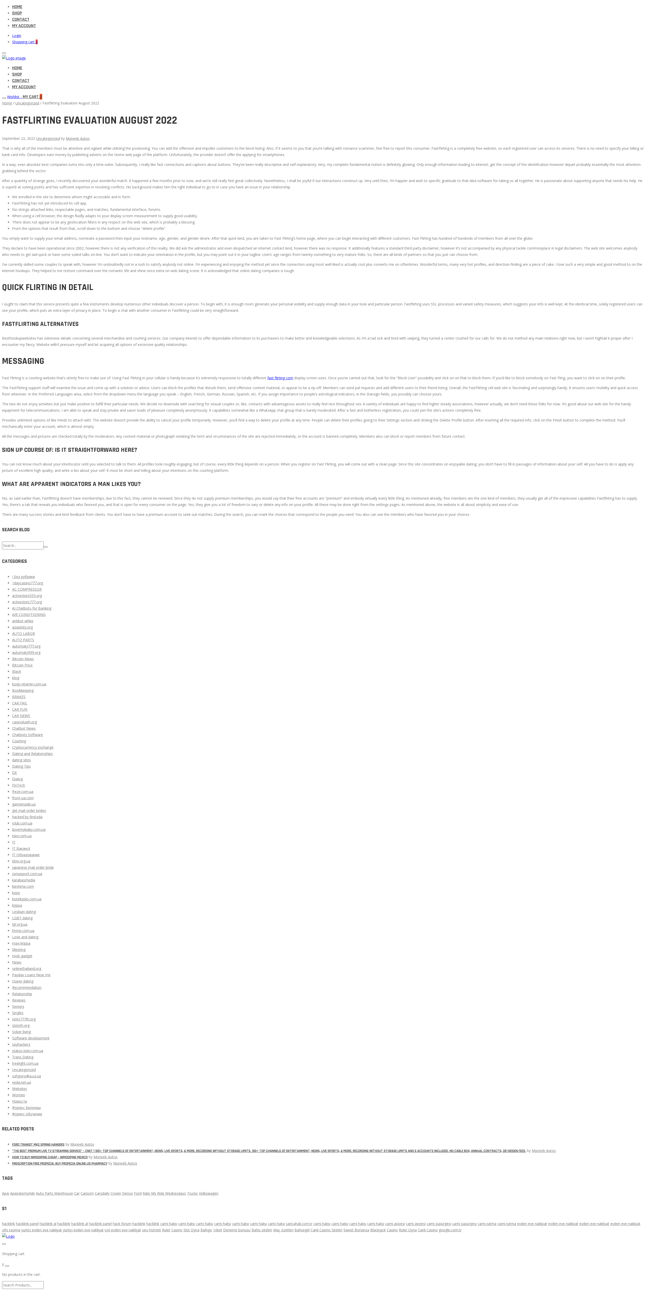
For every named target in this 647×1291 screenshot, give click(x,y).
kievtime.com (23, 886)
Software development (31, 1038)
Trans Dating (22, 1057)
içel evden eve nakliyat (123, 1230)
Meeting (19, 949)
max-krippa (21, 943)
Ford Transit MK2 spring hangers (38, 1144)
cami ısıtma (487, 1223)
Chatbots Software (27, 734)
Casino (176, 1230)
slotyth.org (21, 1025)
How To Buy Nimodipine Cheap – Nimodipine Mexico (50, 1157)
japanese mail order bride (33, 867)
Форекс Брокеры (26, 1107)
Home (17, 7)
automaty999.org (26, 652)
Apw (5, 1193)
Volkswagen (208, 1193)
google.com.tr (450, 1230)
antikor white (22, 620)
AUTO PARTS (23, 639)
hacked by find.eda (27, 816)
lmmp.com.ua (23, 930)
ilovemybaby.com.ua (28, 829)
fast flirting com (280, 377)
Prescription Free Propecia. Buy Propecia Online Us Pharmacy (59, 1163)
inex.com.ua (22, 835)
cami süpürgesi (439, 1223)
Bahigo (206, 1230)
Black (16, 671)
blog (15, 677)
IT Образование (26, 854)
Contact (20, 19)
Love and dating (25, 936)
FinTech (18, 785)
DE (14, 772)
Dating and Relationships (32, 753)
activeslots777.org (27, 601)
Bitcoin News (23, 658)
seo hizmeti (151, 1230)
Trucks (192, 1193)
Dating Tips (21, 766)
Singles (18, 1012)
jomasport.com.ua (27, 873)
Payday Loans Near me (31, 974)
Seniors (18, 1006)
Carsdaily (102, 1193)
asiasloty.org (22, 627)
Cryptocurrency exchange (33, 747)
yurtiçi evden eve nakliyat (41, 1230)
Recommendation (26, 987)
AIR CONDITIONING (28, 614)
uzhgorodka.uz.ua (26, 1076)
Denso (127, 1193)
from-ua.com (23, 797)
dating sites (21, 760)
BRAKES (19, 696)
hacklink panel (27, 1223)
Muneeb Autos (78, 138)
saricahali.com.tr (299, 1223)
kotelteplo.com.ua (26, 899)
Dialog (17, 778)
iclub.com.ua (22, 823)
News (16, 962)
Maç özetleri (283, 1230)
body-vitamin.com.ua (29, 684)
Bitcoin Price (22, 665)
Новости (19, 1101)
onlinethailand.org (26, 968)
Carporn (87, 1193)
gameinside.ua (24, 804)
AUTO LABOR (23, 633)
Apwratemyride (22, 1193)
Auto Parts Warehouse (54, 1193)
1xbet (217, 1230)
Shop (17, 13)
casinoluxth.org (24, 722)
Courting (19, 741)
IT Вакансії (21, 848)
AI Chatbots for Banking (31, 608)
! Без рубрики (23, 576)
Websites (19, 1088)
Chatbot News (24, 728)
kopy (16, 892)
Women (18, 1095)
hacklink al (48, 1223)
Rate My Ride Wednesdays (164, 1193)
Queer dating (22, 981)
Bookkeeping (23, 690)
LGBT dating (22, 918)
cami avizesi (395, 1223)
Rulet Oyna (408, 1230)
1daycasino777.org (27, 583)
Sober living (21, 1031)
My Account (24, 26)
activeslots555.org (27, 595)
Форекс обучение (27, 1113)
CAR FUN (19, 709)
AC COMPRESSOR (27, 589)
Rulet (166, 1230)
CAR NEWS (21, 715)
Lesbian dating (24, 911)
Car (77, 1193)
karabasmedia (23, 880)
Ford (138, 1193)
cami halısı (168, 1223)
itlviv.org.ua (21, 861)
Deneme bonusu (236, 1230)
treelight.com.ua (25, 1063)
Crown (115, 1193)
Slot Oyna (191, 1230)
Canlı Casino (428, 1230)
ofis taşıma (11, 1230)
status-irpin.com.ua (27, 1050)
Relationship (22, 993)
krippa (17, 905)
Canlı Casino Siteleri (326, 1230)
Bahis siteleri (261, 1230)
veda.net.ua (21, 1082)
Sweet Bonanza (356, 1230)
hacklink (8, 1223)
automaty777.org (26, 646)
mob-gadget (22, 955)
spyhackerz (21, 1044)
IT (13, 842)
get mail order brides (29, 810)
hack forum (122, 1223)
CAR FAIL (19, 703)
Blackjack (378, 1230)
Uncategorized (27, 103)
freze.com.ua (22, 791)
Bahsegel (302, 1230)
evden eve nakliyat (532, 1223)
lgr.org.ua (19, 924)
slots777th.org (24, 1019)
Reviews (19, 1000)
